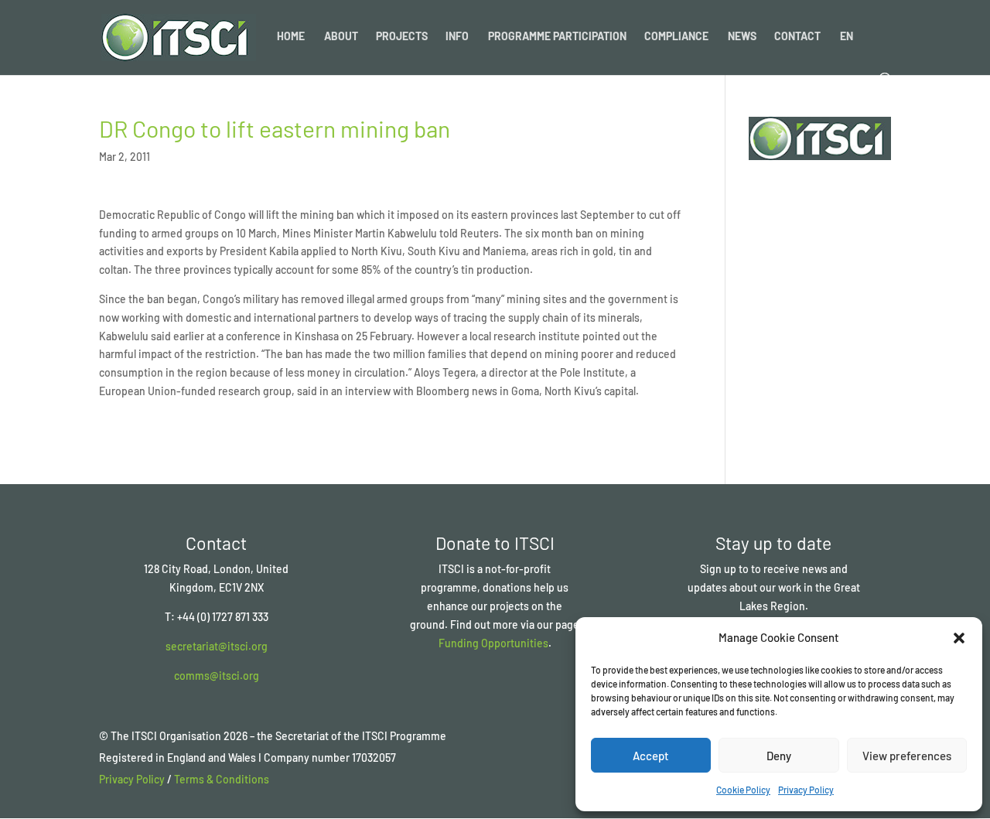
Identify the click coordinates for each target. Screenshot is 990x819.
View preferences (906, 756)
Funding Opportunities (493, 643)
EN (846, 37)
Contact (797, 37)
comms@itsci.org (216, 675)
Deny (778, 756)
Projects (402, 37)
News (742, 37)
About (341, 37)
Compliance (676, 37)
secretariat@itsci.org (217, 646)
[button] (959, 638)
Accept (651, 756)
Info (457, 37)
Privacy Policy (806, 789)
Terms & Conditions (221, 779)
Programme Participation (557, 37)
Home (291, 37)
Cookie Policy (743, 789)
